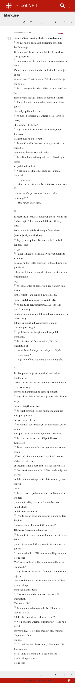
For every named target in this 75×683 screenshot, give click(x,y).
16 (63, 22)
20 (15, 409)
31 (15, 607)
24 (15, 469)
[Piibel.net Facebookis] (67, 678)
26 (15, 515)
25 (15, 492)
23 (15, 446)
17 (15, 340)
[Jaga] (24, 22)
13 (15, 252)
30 (15, 593)
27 (15, 534)
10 (15, 188)
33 (15, 643)
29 (15, 570)
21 (15, 423)
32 (15, 620)
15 (15, 303)
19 (15, 395)
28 (15, 552)
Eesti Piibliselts (46, 680)
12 (15, 239)
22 (15, 437)
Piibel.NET (26, 5)
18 (15, 367)
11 (56, 22)
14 (15, 284)
